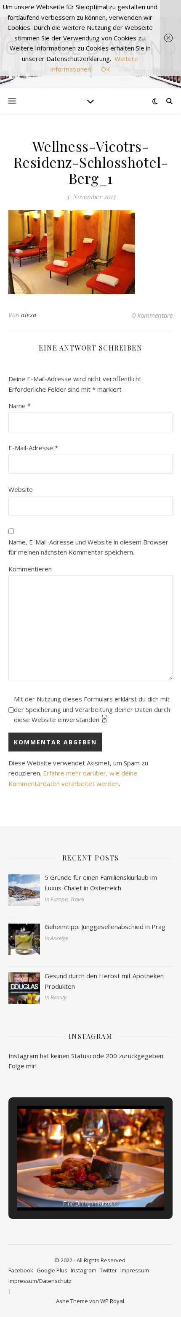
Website (20, 489)
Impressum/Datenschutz (40, 1281)
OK (105, 69)
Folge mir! (22, 1066)
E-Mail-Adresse (33, 447)
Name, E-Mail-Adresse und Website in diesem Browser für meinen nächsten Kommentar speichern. (88, 547)
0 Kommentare (152, 315)
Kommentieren (30, 569)
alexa (29, 315)
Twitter (108, 1270)
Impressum (134, 1270)
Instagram (83, 1270)
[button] (71, 1187)
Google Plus (52, 1270)
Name (19, 405)
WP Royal (112, 1301)
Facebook (20, 1270)
